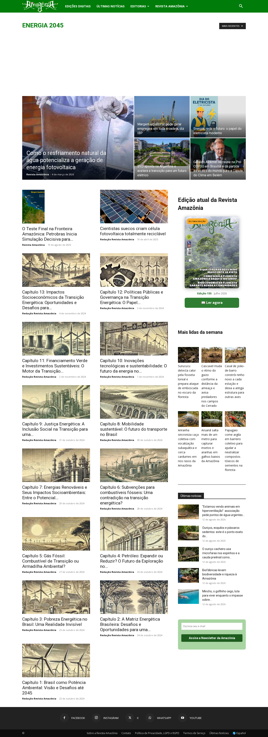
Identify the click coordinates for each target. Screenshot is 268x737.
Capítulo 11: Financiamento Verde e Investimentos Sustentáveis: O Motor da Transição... (55, 366)
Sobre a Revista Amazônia (102, 733)
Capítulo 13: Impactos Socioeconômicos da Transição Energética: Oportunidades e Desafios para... (53, 300)
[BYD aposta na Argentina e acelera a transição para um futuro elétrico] (162, 152)
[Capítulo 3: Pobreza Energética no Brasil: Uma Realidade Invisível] (56, 597)
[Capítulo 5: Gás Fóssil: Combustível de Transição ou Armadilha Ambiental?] (56, 534)
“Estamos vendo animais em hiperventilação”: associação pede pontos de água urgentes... (223, 511)
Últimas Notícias (111, 6)
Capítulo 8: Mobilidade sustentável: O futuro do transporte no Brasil (133, 429)
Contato (126, 733)
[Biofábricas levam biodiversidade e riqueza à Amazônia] (188, 575)
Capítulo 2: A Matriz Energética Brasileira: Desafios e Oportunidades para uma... (130, 624)
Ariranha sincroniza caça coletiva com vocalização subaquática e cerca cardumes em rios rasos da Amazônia (188, 447)
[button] (241, 7)
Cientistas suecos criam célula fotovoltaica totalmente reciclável (133, 231)
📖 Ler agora (212, 302)
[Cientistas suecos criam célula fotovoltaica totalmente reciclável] (134, 206)
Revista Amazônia (170, 6)
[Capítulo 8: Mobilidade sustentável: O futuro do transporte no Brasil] (134, 402)
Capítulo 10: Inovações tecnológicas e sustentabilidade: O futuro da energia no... (133, 366)
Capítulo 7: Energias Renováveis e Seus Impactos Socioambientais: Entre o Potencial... (54, 492)
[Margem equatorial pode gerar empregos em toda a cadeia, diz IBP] (162, 117)
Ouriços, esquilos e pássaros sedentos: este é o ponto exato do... (222, 532)
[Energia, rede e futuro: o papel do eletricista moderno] (218, 117)
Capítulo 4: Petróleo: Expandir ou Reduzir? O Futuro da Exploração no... (131, 561)
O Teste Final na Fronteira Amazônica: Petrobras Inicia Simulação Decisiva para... (49, 234)
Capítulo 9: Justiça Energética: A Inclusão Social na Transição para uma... (55, 429)
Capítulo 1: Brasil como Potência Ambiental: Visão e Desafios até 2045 (54, 687)
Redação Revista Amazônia (117, 239)
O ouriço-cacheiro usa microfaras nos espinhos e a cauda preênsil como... (221, 553)
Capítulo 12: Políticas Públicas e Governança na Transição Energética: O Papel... (131, 297)
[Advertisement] (134, 64)
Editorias (138, 6)
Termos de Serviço (194, 733)
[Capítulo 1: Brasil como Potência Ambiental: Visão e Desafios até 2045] (56, 660)
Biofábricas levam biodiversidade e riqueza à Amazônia (219, 574)
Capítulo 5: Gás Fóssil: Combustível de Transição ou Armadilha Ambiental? (50, 561)
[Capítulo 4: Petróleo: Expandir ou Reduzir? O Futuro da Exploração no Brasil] (134, 534)
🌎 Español (239, 733)
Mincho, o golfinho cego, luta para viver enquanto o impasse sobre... (222, 595)
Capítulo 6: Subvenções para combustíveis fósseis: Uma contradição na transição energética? (127, 495)
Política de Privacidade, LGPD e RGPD (157, 733)
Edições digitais (78, 6)
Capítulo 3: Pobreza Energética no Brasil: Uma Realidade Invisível (54, 622)
